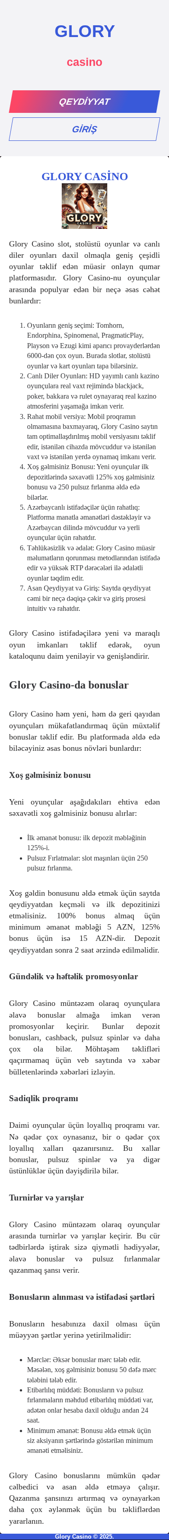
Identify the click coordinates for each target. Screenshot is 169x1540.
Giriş (84, 129)
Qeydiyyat (85, 102)
